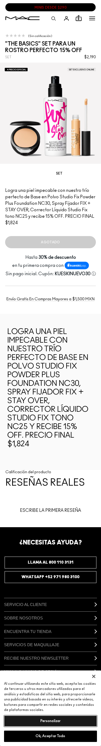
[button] (92, 18)
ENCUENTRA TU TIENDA (27, 631)
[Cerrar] (94, 676)
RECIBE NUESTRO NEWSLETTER (36, 658)
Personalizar (50, 721)
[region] (50, 708)
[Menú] (92, 18)
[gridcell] (51, 175)
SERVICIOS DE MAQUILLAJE (31, 644)
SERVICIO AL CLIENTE (25, 604)
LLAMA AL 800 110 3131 (51, 562)
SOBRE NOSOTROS (23, 618)
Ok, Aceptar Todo (50, 736)
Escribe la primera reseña (50, 510)
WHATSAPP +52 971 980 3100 (50, 577)
